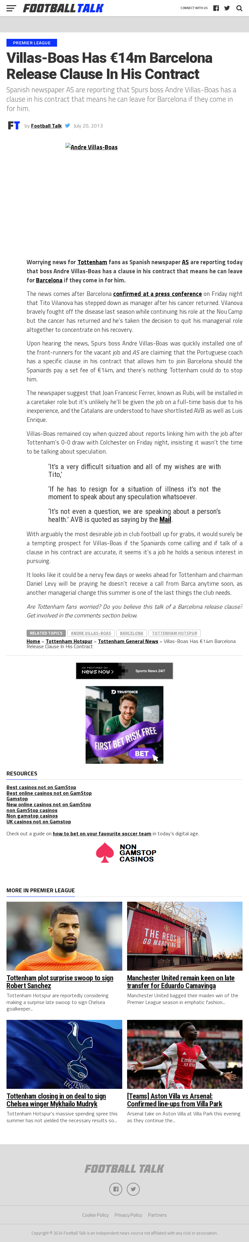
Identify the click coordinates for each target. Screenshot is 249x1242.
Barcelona (49, 280)
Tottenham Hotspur (174, 633)
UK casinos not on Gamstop (38, 821)
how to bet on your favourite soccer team (102, 833)
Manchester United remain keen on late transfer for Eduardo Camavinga (181, 982)
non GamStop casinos (31, 810)
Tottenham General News (128, 641)
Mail (165, 519)
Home (33, 641)
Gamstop (17, 798)
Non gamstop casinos (32, 815)
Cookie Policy (95, 1215)
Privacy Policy (128, 1215)
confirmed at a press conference (157, 293)
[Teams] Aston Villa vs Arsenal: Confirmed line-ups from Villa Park (174, 1100)
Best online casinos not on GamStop (49, 793)
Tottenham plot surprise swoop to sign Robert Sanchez (59, 982)
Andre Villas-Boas (91, 633)
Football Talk (46, 126)
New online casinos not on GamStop (48, 804)
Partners (157, 1215)
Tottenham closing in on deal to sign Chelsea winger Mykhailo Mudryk (56, 1100)
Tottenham (92, 261)
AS (185, 261)
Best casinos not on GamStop (41, 787)
